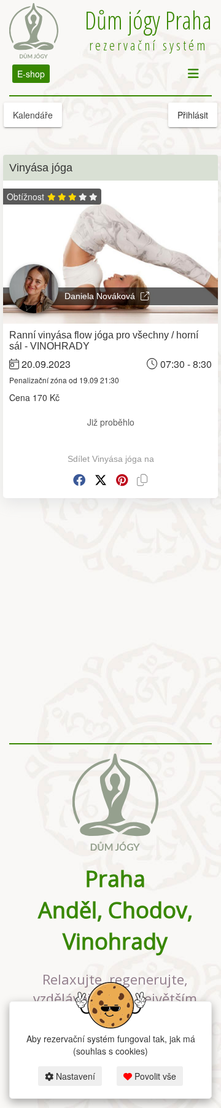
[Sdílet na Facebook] (79, 480)
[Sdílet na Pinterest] (122, 480)
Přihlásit (192, 115)
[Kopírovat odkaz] (142, 480)
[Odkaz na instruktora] (145, 296)
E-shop (31, 74)
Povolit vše (154, 1076)
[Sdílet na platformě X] (101, 480)
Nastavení (74, 1076)
